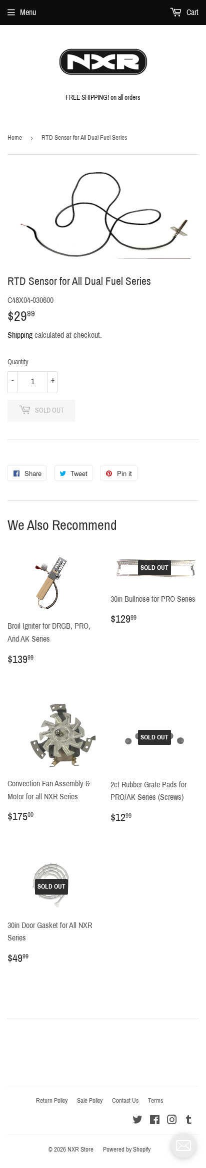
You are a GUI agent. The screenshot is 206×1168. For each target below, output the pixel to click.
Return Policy (52, 1100)
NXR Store (81, 1149)
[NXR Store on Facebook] (155, 1121)
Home (15, 137)
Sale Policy (89, 1100)
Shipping (20, 335)
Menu (28, 12)
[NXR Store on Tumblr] (189, 1121)
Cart (191, 12)
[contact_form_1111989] (183, 1145)
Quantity (18, 362)
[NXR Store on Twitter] (137, 1121)
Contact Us (125, 1100)
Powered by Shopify (126, 1149)
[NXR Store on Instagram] (172, 1121)
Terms (155, 1100)
